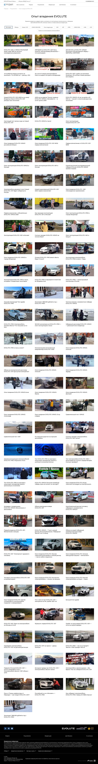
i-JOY (91, 27)
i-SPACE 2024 (77, 27)
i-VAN (85, 27)
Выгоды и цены (31, 751)
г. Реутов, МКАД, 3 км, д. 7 (24, 1)
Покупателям (41, 4)
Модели (31, 4)
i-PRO (69, 27)
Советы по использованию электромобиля (49, 30)
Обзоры (16, 27)
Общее (6, 751)
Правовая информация (31, 758)
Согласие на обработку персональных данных (48, 758)
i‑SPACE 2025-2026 (36, 27)
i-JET (63, 27)
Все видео (8, 27)
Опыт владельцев (48, 27)
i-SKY (57, 27)
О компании (73, 4)
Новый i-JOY (25, 27)
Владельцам (52, 4)
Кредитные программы (17, 751)
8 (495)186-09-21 (90, 1)
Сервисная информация (44, 751)
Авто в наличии (20, 4)
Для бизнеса (62, 4)
